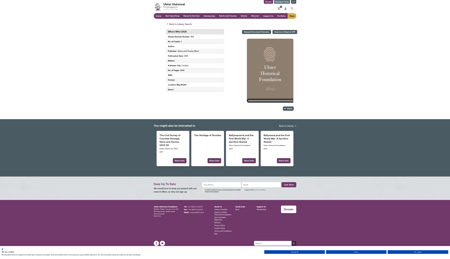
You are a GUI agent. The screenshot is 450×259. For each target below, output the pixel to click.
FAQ (215, 234)
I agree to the (255, 190)
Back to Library (286, 126)
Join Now (289, 184)
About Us (218, 207)
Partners (217, 223)
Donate (268, 2)
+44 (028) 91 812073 (195, 207)
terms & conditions (260, 190)
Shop (237, 210)
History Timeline (220, 210)
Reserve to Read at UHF (284, 32)
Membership (261, 210)
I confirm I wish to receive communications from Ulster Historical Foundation (223, 191)
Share (289, 108)
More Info (180, 160)
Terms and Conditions (222, 231)
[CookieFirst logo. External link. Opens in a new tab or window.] (3, 249)
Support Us (261, 207)
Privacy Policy (219, 225)
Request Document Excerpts (256, 32)
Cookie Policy (219, 228)
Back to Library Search (180, 24)
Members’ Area (282, 2)
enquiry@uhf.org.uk (197, 212)
